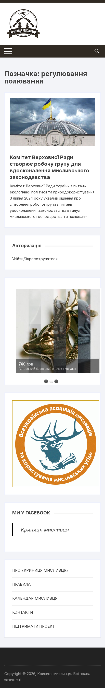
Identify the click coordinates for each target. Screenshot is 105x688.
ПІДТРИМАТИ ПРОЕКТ (33, 626)
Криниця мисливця (45, 530)
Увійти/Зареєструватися (35, 258)
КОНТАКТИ (22, 612)
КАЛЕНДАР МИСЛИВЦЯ (34, 598)
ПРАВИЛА (21, 584)
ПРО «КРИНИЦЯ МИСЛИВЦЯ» (40, 570)
